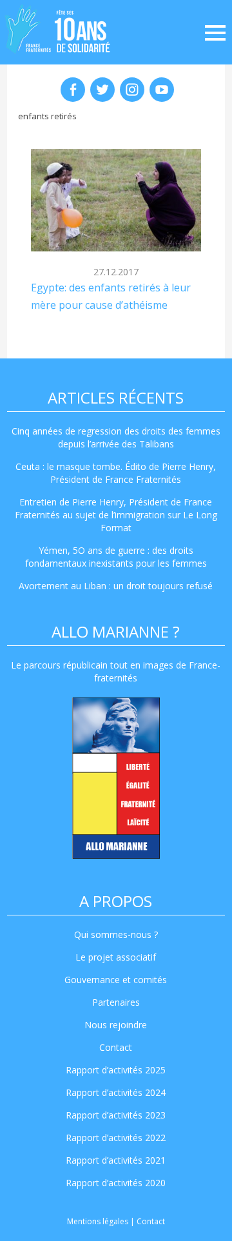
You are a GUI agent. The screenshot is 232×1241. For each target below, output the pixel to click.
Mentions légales (97, 1221)
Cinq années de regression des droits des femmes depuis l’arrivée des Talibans (116, 437)
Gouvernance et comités (115, 979)
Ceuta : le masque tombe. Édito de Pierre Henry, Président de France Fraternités (115, 472)
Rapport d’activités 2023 (116, 1115)
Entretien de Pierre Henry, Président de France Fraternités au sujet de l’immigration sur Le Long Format (116, 515)
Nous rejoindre (115, 1025)
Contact (115, 1047)
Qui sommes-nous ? (116, 934)
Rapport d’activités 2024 (116, 1092)
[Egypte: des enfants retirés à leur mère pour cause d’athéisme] (116, 200)
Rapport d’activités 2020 (116, 1183)
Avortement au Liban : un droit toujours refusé (116, 586)
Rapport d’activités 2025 (116, 1070)
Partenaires (116, 1002)
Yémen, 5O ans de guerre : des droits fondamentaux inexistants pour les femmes (116, 556)
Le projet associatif (115, 957)
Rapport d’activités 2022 (116, 1137)
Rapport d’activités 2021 (116, 1160)
